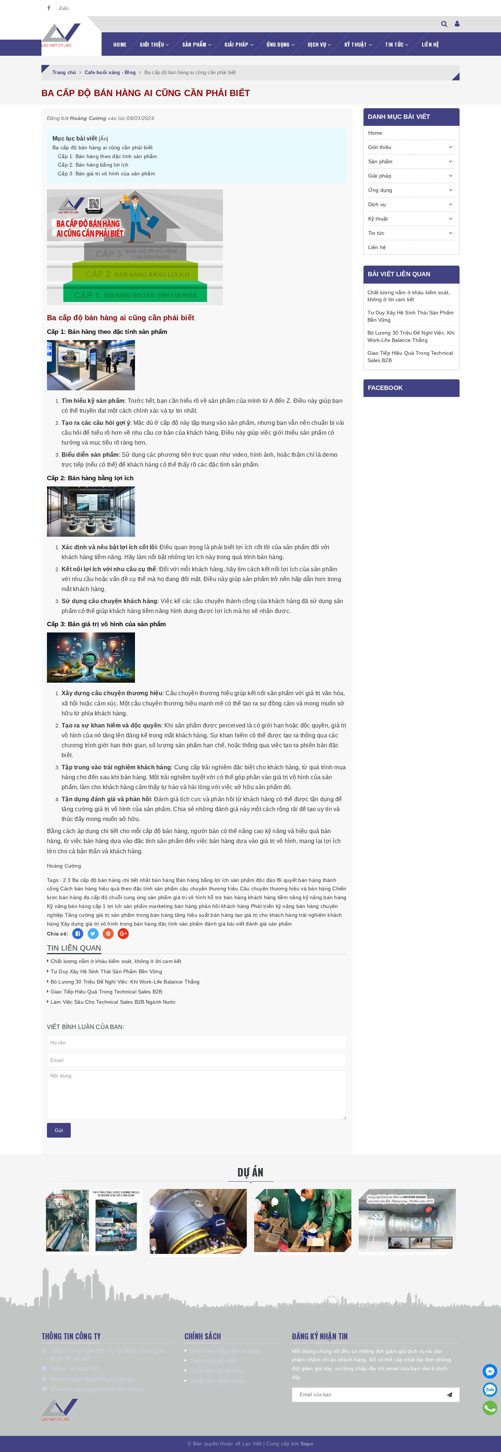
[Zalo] (490, 1389)
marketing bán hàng (173, 906)
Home (120, 44)
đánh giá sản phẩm (269, 924)
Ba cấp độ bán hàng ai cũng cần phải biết (102, 147)
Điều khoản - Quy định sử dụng (224, 1351)
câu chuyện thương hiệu (209, 888)
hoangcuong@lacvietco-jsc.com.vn (105, 1389)
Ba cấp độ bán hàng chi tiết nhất (111, 880)
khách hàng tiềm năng (274, 897)
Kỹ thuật (356, 44)
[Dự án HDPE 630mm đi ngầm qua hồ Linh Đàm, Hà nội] (93, 1220)
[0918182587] (490, 1408)
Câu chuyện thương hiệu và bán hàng (285, 888)
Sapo (307, 1443)
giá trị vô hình (189, 897)
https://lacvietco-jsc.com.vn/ (103, 1379)
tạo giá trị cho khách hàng (266, 915)
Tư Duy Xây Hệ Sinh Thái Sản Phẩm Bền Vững (106, 971)
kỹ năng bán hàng (324, 897)
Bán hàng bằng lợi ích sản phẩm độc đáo (225, 880)
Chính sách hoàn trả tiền (217, 1381)
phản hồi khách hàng (224, 906)
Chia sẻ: (57, 934)
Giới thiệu (152, 44)
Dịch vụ (318, 44)
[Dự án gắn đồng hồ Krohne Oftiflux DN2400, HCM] (198, 1221)
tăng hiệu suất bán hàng (204, 915)
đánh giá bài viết (224, 924)
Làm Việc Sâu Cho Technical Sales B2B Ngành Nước (113, 1002)
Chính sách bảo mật (212, 1361)
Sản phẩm (195, 44)
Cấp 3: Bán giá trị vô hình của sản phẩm (106, 173)
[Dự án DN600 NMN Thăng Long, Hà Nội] (407, 1220)
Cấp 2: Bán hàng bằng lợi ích (93, 165)
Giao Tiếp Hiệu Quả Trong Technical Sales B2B (106, 992)
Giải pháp (237, 44)
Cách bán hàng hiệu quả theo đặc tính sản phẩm (119, 888)
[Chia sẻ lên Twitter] (93, 933)
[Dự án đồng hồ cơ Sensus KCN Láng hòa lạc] (302, 1220)
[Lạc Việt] (61, 35)
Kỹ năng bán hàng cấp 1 (76, 906)
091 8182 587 (84, 1369)
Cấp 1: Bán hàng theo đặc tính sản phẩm (107, 156)
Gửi (59, 1130)
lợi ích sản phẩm (127, 906)
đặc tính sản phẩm (180, 924)
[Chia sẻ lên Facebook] (77, 933)
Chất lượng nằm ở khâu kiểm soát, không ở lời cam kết (116, 961)
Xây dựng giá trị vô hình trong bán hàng (109, 924)
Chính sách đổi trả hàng (216, 1370)
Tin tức (395, 44)
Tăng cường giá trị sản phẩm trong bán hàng (119, 915)
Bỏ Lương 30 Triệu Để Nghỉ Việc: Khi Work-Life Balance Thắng (125, 982)
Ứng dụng (279, 44)
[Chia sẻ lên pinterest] (108, 933)
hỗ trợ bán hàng (227, 897)
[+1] (123, 933)
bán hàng (163, 880)
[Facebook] (490, 1371)
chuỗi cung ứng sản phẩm (140, 897)
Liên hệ (430, 44)
